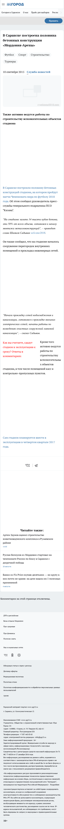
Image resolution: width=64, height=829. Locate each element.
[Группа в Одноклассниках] (12, 655)
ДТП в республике (10, 615)
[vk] (28, 465)
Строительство (40, 54)
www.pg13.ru (33, 707)
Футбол (9, 54)
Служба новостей (38, 72)
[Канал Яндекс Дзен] (19, 655)
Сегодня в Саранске (10, 12)
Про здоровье (9, 626)
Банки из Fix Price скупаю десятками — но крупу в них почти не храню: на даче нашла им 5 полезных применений (31, 580)
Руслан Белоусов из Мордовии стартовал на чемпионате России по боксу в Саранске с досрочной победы (27, 560)
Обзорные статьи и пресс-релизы (17, 666)
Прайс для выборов (40, 12)
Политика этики (10, 682)
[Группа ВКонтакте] (5, 655)
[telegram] (37, 465)
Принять (53, 20)
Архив (5, 695)
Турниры (10, 61)
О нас (25, 12)
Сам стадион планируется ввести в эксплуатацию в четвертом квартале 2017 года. (29, 442)
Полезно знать (9, 639)
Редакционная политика (13, 676)
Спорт (22, 54)
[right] (61, 13)
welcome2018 (38, 232)
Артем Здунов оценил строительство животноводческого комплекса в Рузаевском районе (28, 540)
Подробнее (54, 785)
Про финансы (9, 633)
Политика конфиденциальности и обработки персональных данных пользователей (31, 688)
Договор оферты (10, 671)
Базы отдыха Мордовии (13, 621)
